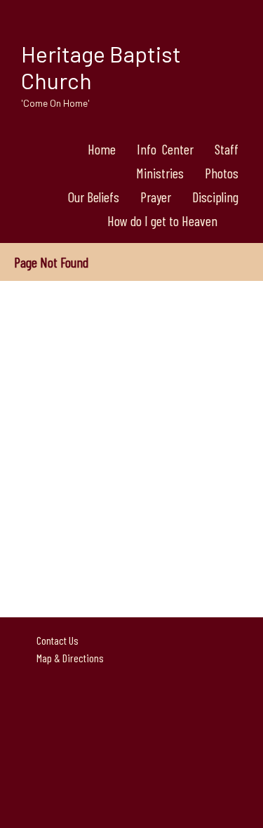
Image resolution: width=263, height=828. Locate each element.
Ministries (160, 172)
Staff (226, 148)
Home (102, 148)
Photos (221, 172)
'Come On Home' (55, 103)
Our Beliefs (93, 196)
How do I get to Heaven (162, 220)
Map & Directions (68, 657)
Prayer (155, 196)
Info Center (165, 148)
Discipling (215, 196)
